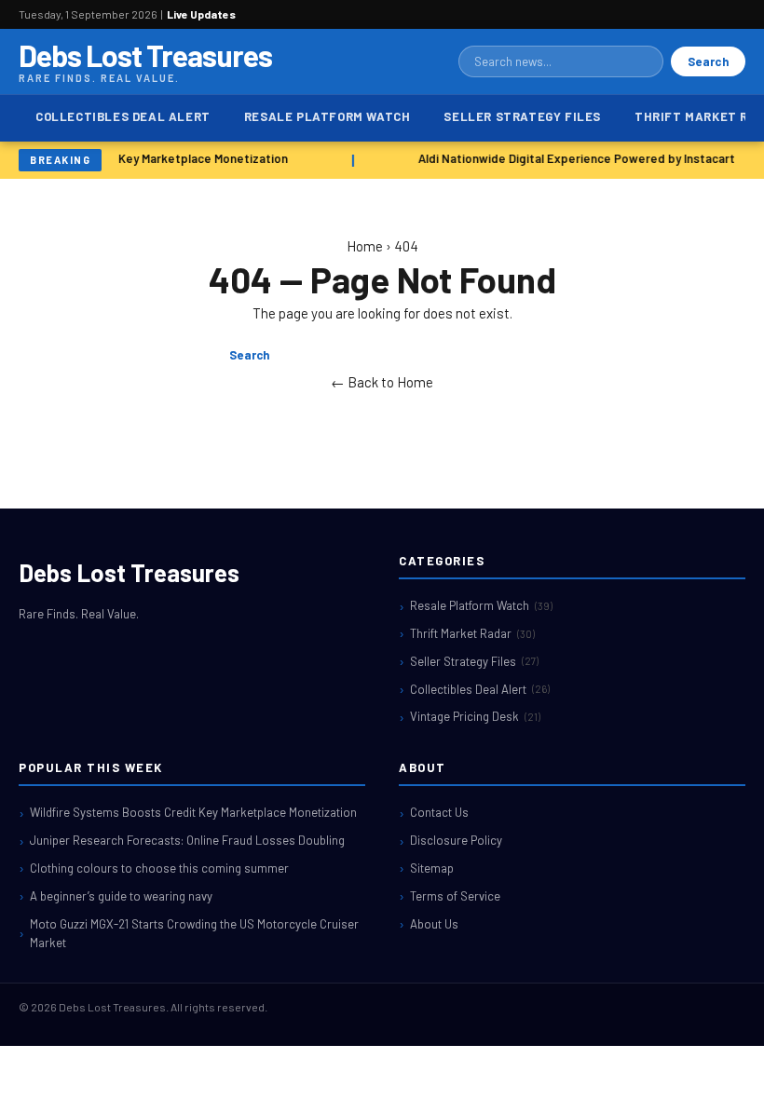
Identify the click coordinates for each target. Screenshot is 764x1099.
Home (365, 245)
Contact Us (439, 812)
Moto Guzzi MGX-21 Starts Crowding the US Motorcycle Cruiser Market (194, 933)
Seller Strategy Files (522, 116)
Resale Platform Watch (327, 116)
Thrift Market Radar (472, 633)
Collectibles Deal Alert (123, 116)
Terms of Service (455, 896)
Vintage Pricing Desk (475, 716)
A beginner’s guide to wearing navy (121, 896)
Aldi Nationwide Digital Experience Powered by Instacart (574, 158)
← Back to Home (382, 381)
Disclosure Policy (456, 840)
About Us (434, 923)
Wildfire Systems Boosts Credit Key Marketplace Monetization (193, 812)
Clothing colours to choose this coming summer (159, 868)
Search (708, 61)
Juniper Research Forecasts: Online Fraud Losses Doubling (187, 840)
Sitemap (432, 868)
